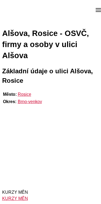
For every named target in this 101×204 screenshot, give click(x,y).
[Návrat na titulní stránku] (24, 10)
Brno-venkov (30, 101)
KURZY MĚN (15, 198)
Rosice (24, 94)
